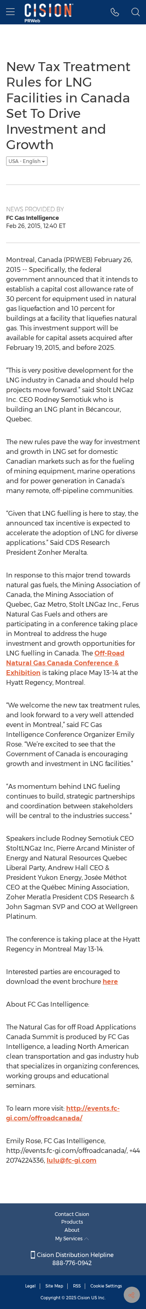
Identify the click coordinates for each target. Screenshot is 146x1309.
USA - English (25, 161)
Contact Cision (72, 1214)
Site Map (54, 1286)
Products (72, 1222)
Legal (30, 1286)
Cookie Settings (106, 1286)
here (110, 982)
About (71, 1230)
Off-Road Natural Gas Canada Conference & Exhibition (65, 663)
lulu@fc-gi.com (72, 1160)
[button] (115, 12)
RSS (77, 1286)
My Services (69, 1238)
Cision (83, 1297)
